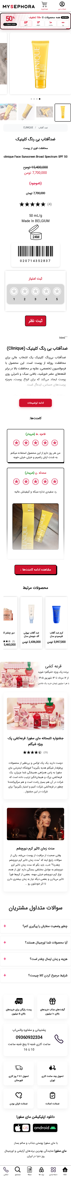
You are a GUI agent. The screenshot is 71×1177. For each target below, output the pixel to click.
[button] (39, 99)
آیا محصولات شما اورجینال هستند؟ (46, 942)
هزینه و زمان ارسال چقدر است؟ (48, 959)
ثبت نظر (35, 321)
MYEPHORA (19, 6)
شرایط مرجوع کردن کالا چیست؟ (47, 975)
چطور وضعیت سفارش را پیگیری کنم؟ (45, 926)
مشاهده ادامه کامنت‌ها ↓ (35, 569)
